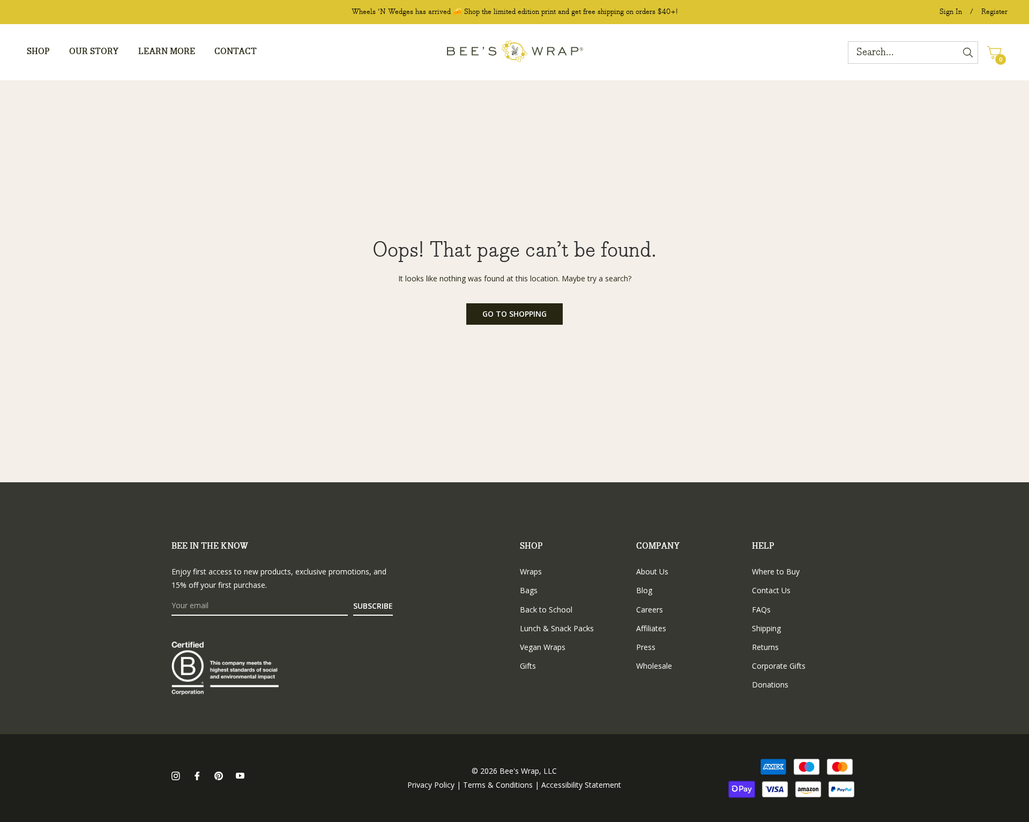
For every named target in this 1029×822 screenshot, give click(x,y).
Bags (529, 590)
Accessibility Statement (581, 785)
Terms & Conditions (498, 785)
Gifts (528, 666)
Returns (765, 647)
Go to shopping (514, 314)
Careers (649, 609)
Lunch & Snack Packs (557, 628)
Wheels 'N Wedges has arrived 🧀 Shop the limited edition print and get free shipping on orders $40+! (515, 12)
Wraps (531, 571)
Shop (531, 546)
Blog (644, 590)
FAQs (761, 609)
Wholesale (654, 666)
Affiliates (651, 628)
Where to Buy (776, 571)
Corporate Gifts (779, 666)
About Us (652, 571)
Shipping (766, 628)
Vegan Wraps (542, 647)
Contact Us (771, 590)
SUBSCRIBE (373, 606)
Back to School (546, 609)
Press (645, 647)
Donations (770, 684)
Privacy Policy (430, 785)
